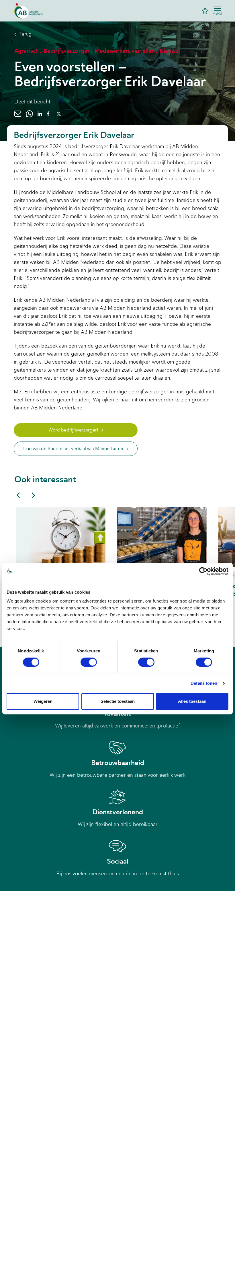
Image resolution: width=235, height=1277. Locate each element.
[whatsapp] (29, 113)
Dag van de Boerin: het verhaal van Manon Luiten (73, 448)
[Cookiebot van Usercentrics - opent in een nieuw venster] (203, 571)
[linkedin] (40, 113)
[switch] (89, 662)
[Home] (28, 10)
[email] (17, 113)
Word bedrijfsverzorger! (73, 430)
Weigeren (43, 701)
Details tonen (204, 683)
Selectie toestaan (118, 701)
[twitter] (58, 113)
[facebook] (48, 113)
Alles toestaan (192, 701)
